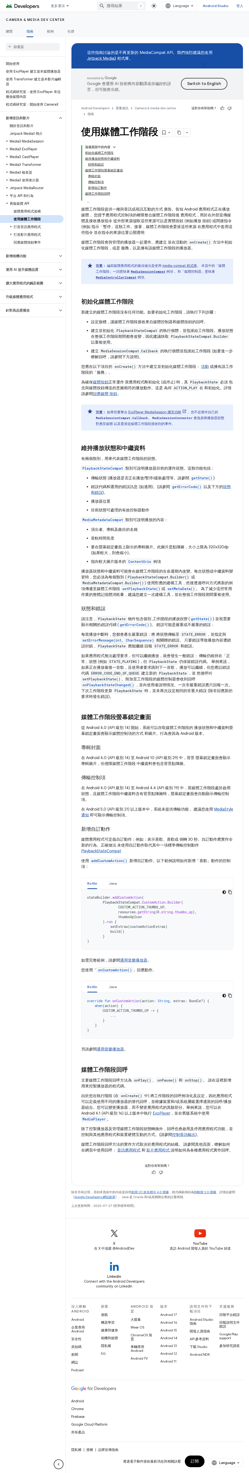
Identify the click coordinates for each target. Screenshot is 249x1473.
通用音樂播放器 (133, 960)
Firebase (78, 1416)
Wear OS (137, 1327)
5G (103, 1353)
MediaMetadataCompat (102, 519)
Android (77, 1319)
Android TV (139, 1358)
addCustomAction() (109, 860)
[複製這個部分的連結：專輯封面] (105, 748)
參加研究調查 (229, 1346)
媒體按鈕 (100, 382)
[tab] (92, 883)
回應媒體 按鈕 (105, 393)
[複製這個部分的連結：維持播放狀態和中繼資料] (150, 448)
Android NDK (200, 1354)
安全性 (76, 1339)
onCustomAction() (115, 970)
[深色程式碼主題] (224, 892)
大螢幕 (136, 1319)
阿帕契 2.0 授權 (205, 1192)
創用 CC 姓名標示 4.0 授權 (150, 1192)
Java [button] (113, 883)
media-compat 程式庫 (179, 265)
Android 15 (168, 1330)
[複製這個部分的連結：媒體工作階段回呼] (133, 1070)
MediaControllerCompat (116, 277)
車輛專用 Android (137, 1349)
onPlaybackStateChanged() (108, 685)
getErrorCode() (186, 486)
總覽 (9, 31)
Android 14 (168, 1338)
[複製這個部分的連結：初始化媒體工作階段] (138, 302)
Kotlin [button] (92, 883)
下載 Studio (198, 1347)
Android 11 (168, 1361)
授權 (89, 1450)
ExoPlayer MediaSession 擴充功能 (154, 412)
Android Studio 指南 (201, 1321)
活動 (205, 366)
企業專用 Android (78, 1329)
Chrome (77, 1409)
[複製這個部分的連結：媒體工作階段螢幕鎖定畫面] (156, 717)
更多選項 (58, 6)
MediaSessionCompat (148, 271)
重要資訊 (122, 108)
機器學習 (108, 1322)
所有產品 (78, 1432)
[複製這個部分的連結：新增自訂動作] (115, 829)
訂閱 (195, 1461)
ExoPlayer (161, 1113)
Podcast (77, 1370)
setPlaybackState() (141, 588)
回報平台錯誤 (229, 1314)
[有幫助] (222, 108)
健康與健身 (109, 1330)
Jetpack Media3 (101, 58)
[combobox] (121, 5)
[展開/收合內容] (114, 147)
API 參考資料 (199, 1339)
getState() (201, 478)
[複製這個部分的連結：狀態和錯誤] (110, 609)
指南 (30, 31)
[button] (29, 118)
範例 (50, 31)
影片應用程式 (158, 1150)
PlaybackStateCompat (102, 468)
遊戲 (104, 1314)
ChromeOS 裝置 (141, 1337)
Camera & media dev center (35, 19)
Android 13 (168, 1346)
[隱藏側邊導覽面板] (58, 1464)
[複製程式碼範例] (230, 892)
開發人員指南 (200, 1331)
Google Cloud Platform (89, 1424)
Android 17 (168, 1314)
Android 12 (168, 1353)
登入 (239, 6)
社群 (71, 31)
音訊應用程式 (129, 1150)
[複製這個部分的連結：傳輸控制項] (110, 778)
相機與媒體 (109, 1338)
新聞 (74, 1354)
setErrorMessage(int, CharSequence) (118, 640)
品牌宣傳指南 (108, 1450)
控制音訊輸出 (184, 1134)
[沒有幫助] (229, 108)
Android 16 (168, 1322)
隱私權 (106, 1346)
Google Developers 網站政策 (94, 1197)
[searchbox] (33, 47)
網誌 (74, 1362)
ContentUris (139, 561)
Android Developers (95, 108)
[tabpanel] (157, 919)
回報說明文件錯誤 (229, 1324)
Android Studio (216, 6)
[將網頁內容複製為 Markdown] (179, 132)
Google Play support (228, 1336)
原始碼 (76, 1347)
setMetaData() (181, 588)
